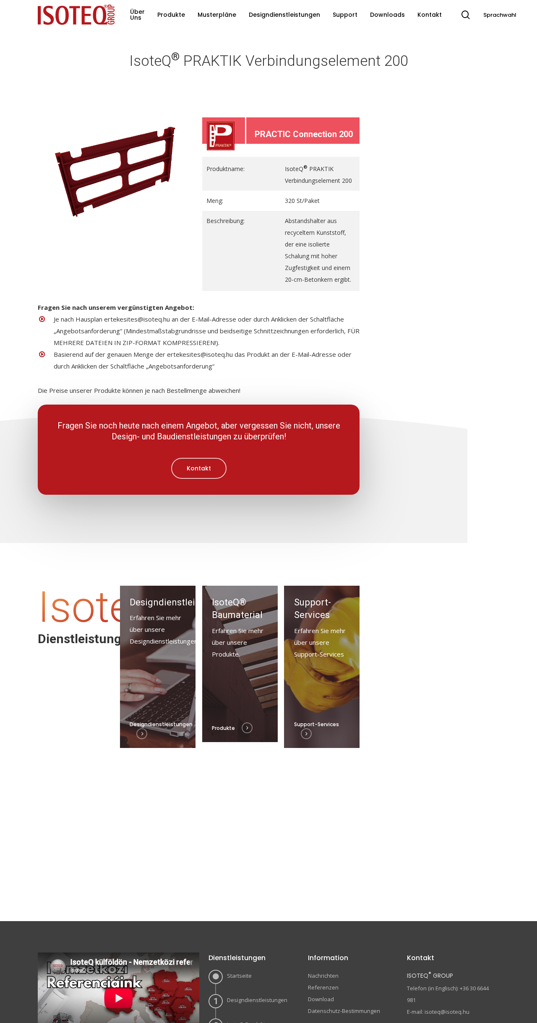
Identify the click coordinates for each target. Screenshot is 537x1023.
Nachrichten (323, 975)
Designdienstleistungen (257, 1000)
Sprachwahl (499, 15)
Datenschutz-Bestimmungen (344, 1011)
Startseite (239, 975)
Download (321, 999)
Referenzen (323, 987)
